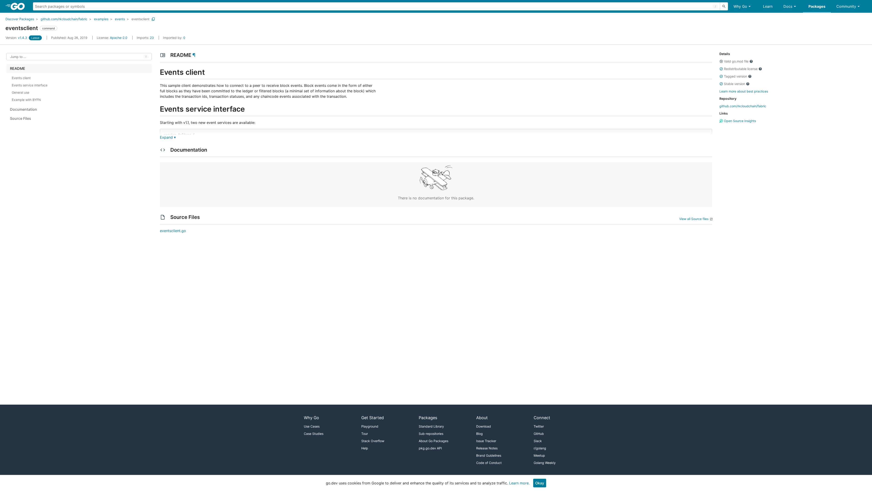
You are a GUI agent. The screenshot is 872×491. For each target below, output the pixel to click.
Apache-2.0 (118, 38)
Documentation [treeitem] (23, 109)
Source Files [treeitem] (20, 118)
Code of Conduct (489, 463)
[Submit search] (724, 6)
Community (846, 6)
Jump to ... (18, 57)
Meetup (539, 455)
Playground (369, 426)
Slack (538, 441)
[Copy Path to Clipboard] (153, 19)
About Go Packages (433, 441)
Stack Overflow (372, 441)
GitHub (539, 434)
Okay (539, 483)
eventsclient (140, 19)
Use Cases (312, 426)
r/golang (540, 448)
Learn (768, 6)
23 (146, 38)
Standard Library (431, 426)
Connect (542, 417)
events (120, 19)
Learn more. (519, 483)
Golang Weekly (545, 463)
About (482, 417)
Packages (816, 6)
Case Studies (313, 434)
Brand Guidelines (488, 455)
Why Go (740, 6)
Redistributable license (740, 69)
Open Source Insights (739, 121)
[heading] (19, 6)
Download (483, 426)
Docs (787, 6)
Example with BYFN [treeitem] (26, 100)
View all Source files (693, 219)
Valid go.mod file (736, 61)
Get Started (372, 417)
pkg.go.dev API (430, 448)
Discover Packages (19, 19)
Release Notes (487, 448)
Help (364, 448)
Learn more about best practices (743, 91)
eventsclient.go (173, 230)
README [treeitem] (17, 68)
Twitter (539, 426)
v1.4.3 (16, 38)
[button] (721, 61)
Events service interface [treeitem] (29, 85)
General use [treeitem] (20, 92)
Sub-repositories (431, 434)
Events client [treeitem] (21, 78)
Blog (479, 434)
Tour (364, 434)
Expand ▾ (168, 137)
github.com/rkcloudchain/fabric (64, 19)
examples (101, 19)
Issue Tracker (486, 441)
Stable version (734, 84)
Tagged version (735, 76)
